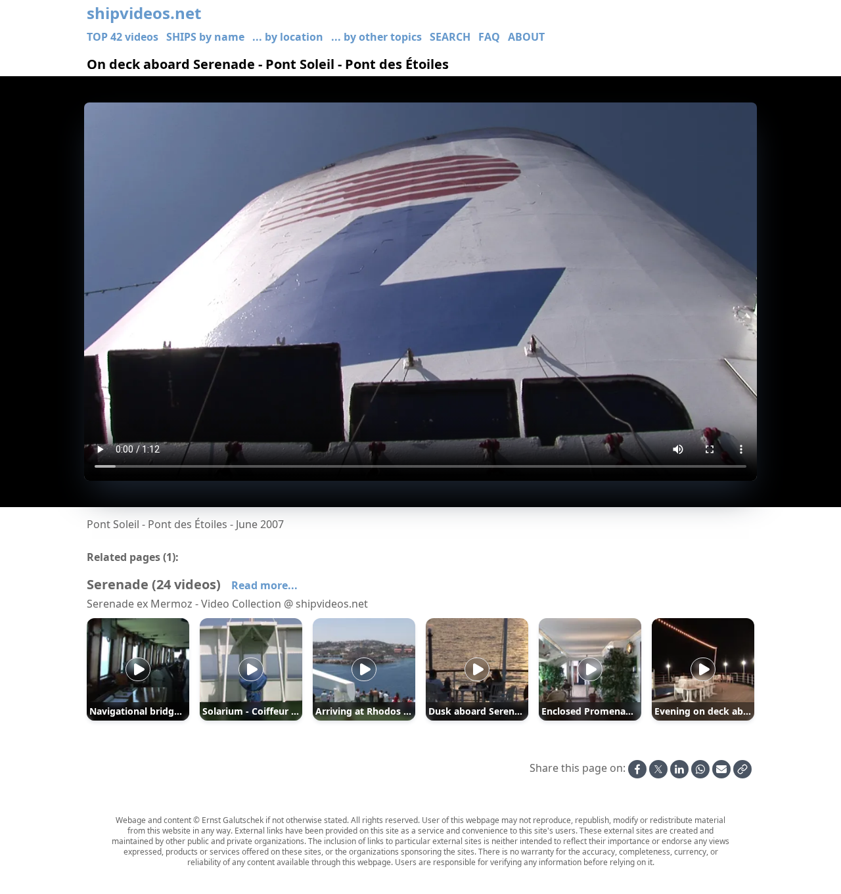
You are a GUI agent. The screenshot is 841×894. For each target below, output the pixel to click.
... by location (287, 37)
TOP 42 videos (122, 37)
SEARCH (450, 37)
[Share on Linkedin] (679, 769)
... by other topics (376, 37)
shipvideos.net (144, 13)
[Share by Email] (721, 769)
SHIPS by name (205, 37)
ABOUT (526, 37)
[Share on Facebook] (637, 769)
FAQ (489, 37)
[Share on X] (658, 769)
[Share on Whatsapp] (700, 769)
